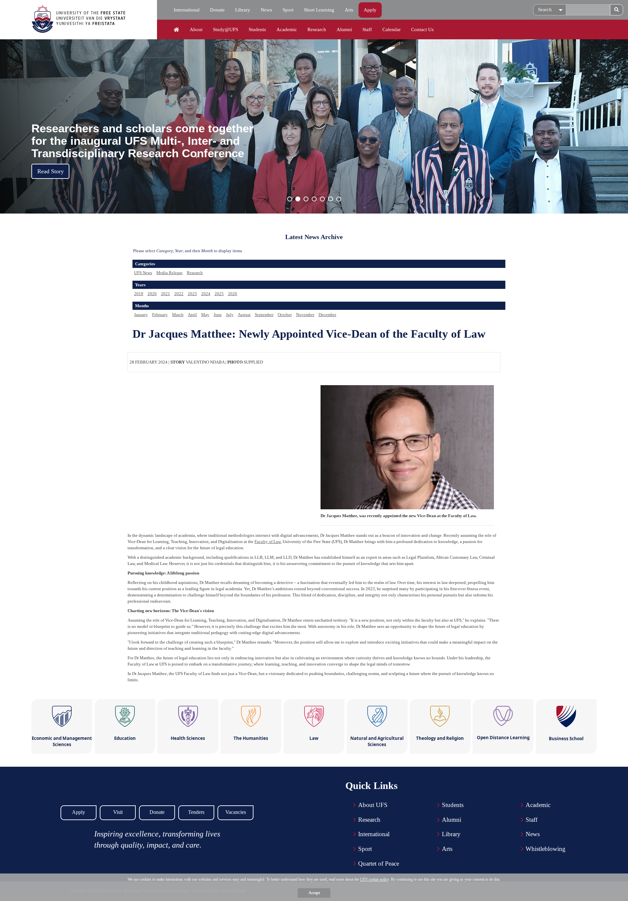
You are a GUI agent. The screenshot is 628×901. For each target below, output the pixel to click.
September (264, 314)
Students (257, 29)
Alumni (344, 29)
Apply (370, 9)
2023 (192, 293)
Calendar (391, 29)
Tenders (196, 812)
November (305, 314)
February (160, 314)
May (205, 314)
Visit (118, 812)
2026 (232, 293)
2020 (152, 293)
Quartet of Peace (378, 863)
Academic (286, 29)
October (285, 314)
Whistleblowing (546, 848)
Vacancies (235, 812)
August (244, 314)
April (192, 314)
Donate (217, 9)
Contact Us (422, 29)
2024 (205, 293)
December (327, 314)
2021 (165, 293)
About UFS (373, 804)
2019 (138, 293)
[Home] (176, 30)
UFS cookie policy (374, 879)
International (187, 9)
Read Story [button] (50, 171)
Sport (288, 9)
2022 (178, 293)
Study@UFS (225, 29)
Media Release (169, 272)
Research (316, 29)
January (141, 314)
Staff (367, 29)
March (177, 314)
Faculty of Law (267, 541)
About (196, 29)
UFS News (143, 272)
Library (242, 9)
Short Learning (319, 9)
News (266, 9)
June (218, 314)
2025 (219, 293)
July (230, 314)
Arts (349, 9)
